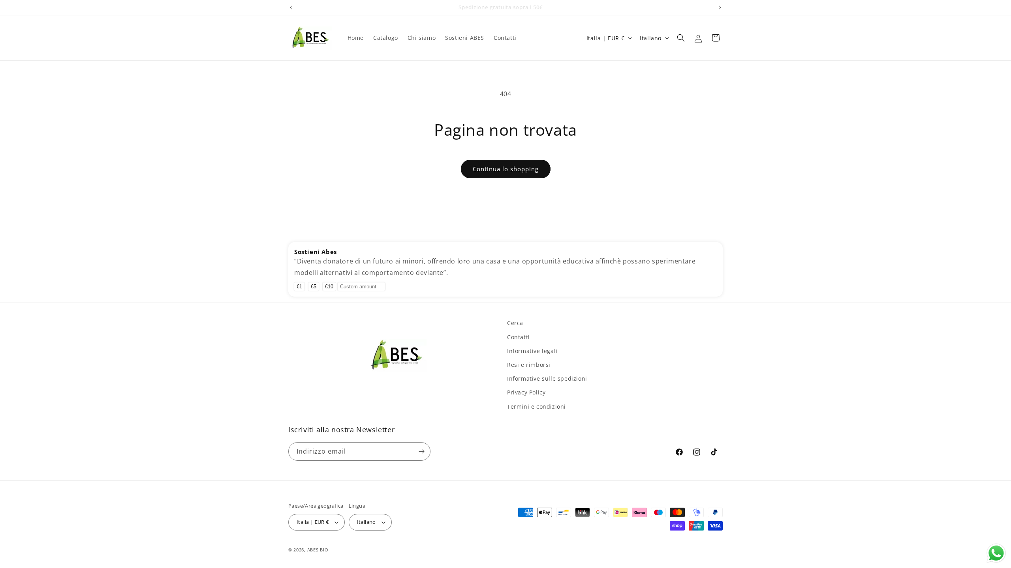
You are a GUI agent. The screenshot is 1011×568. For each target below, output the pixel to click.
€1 (299, 287)
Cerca (515, 323)
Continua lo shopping (506, 169)
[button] (681, 38)
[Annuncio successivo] (720, 7)
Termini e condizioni (536, 406)
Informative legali (532, 351)
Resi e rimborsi (529, 364)
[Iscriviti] (421, 451)
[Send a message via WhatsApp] (996, 553)
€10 (329, 287)
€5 (313, 287)
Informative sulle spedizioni (547, 378)
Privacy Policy (526, 392)
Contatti (518, 337)
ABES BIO (318, 550)
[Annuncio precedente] (291, 7)
